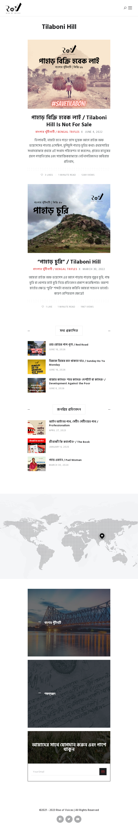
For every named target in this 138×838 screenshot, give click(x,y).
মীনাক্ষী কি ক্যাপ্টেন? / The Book (69, 442)
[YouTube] (77, 819)
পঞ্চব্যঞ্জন (49, 694)
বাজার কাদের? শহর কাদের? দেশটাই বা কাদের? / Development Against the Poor (77, 381)
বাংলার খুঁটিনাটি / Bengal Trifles (57, 132)
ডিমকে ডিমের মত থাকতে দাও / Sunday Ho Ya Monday (77, 363)
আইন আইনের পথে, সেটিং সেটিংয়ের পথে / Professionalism (73, 423)
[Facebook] (60, 819)
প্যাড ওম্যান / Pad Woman (65, 460)
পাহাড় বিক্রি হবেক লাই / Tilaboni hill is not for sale (69, 121)
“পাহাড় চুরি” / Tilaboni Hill (69, 262)
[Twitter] (69, 819)
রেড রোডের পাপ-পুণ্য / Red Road (68, 344)
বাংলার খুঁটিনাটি (52, 622)
